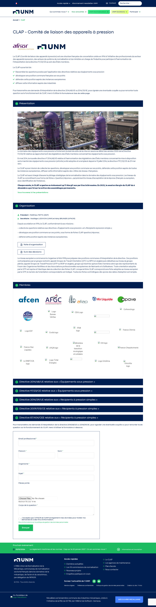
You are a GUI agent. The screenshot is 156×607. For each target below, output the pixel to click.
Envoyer (26, 528)
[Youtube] (99, 581)
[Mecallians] (25, 600)
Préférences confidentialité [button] (85, 585)
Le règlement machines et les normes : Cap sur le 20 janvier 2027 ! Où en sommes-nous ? (68, 549)
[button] (60, 12)
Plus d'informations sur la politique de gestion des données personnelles (43, 522)
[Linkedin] (94, 581)
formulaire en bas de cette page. (76, 93)
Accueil (16, 20)
